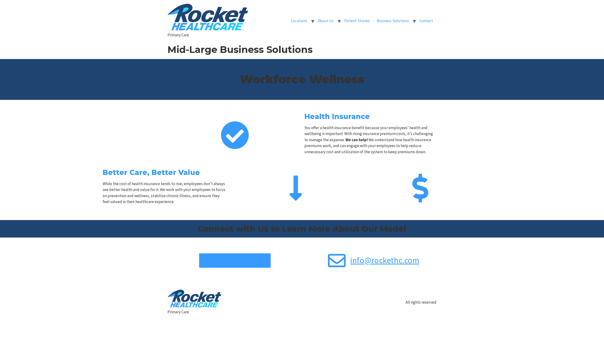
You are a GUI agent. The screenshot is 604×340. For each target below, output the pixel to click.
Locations (299, 20)
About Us (326, 20)
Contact (426, 20)
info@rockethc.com (384, 260)
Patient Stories (357, 20)
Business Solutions (393, 20)
